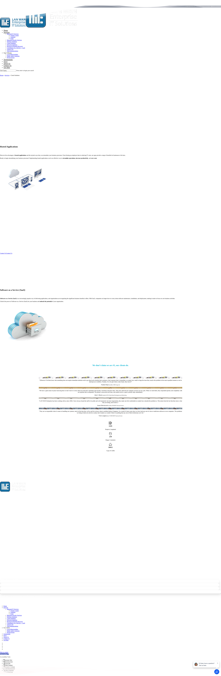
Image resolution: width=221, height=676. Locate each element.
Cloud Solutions (11, 618)
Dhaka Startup (46, 596)
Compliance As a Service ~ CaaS (16, 623)
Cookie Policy (217, 599)
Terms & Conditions (207, 599)
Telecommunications (12, 626)
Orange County (14, 610)
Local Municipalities (12, 629)
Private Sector (11, 632)
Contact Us (6, 638)
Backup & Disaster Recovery (15, 621)
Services (7, 75)
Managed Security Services (14, 615)
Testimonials (6, 634)
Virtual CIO (10, 624)
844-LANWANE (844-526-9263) (9, 579)
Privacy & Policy (196, 599)
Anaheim (12, 612)
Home (1, 75)
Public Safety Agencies (13, 631)
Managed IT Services (13, 609)
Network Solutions (12, 620)
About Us (6, 637)
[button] (6, 113)
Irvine (12, 614)
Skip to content (4, 652)
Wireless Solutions (12, 617)
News (5, 635)
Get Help (5, 640)
